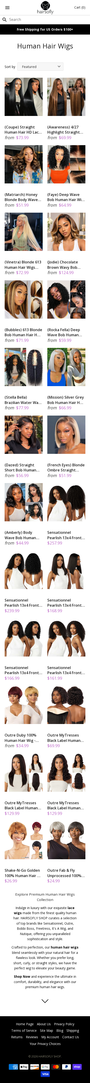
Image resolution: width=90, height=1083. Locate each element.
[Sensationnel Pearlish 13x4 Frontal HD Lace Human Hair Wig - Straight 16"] (66, 570)
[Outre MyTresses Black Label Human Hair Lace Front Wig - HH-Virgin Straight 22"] (24, 772)
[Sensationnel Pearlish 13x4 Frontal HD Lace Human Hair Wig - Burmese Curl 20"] (66, 502)
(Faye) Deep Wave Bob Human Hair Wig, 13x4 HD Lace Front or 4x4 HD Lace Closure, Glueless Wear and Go (66, 197)
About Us (44, 1024)
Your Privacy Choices (45, 1043)
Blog (59, 1030)
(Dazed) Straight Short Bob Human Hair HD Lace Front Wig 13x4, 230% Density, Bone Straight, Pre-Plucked (21, 467)
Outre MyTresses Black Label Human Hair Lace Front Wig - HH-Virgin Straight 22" (23, 805)
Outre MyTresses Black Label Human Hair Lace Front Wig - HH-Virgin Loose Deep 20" (65, 805)
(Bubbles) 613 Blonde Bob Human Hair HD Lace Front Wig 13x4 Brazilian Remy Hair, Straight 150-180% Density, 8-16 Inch (23, 332)
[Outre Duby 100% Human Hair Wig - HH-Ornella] (24, 705)
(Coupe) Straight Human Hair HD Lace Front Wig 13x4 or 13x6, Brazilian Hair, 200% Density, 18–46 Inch (23, 130)
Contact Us (70, 1037)
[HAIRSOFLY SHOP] (45, 7)
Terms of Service (24, 1030)
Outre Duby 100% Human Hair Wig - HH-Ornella (20, 738)
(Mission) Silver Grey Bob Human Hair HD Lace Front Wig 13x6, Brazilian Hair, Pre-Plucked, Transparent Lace (65, 400)
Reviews (32, 1037)
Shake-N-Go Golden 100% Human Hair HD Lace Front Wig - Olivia (23, 873)
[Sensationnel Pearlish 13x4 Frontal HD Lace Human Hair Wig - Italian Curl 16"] (24, 637)
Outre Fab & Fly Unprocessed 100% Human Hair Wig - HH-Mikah (64, 873)
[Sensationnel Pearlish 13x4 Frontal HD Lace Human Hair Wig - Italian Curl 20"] (24, 570)
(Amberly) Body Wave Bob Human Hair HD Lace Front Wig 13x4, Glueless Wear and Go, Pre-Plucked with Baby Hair (21, 535)
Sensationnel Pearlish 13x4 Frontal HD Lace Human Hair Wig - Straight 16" (66, 603)
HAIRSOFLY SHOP (50, 1056)
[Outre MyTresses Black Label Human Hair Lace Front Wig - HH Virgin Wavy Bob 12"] (66, 705)
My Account (50, 1037)
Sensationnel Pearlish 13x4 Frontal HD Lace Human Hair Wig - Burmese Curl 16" (66, 670)
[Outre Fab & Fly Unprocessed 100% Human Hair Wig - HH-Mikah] (66, 840)
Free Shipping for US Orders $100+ (45, 29)
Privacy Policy (64, 1024)
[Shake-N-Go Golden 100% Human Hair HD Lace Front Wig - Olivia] (24, 840)
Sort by (10, 66)
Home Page (25, 1024)
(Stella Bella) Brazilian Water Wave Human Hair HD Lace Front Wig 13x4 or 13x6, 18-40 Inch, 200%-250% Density (24, 400)
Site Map (46, 1030)
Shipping (72, 1030)
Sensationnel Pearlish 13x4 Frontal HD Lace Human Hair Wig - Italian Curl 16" (23, 670)
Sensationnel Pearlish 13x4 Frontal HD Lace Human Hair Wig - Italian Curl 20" (23, 603)
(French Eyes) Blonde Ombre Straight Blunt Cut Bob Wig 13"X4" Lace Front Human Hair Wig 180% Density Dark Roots (66, 467)
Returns (17, 1037)
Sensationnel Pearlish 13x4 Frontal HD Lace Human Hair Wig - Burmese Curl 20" (66, 535)
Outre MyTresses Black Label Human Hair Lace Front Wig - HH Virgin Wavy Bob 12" (65, 738)
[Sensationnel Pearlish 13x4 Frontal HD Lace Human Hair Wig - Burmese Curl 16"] (66, 637)
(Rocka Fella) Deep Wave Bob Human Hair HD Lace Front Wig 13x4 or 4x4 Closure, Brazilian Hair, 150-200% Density (64, 332)
